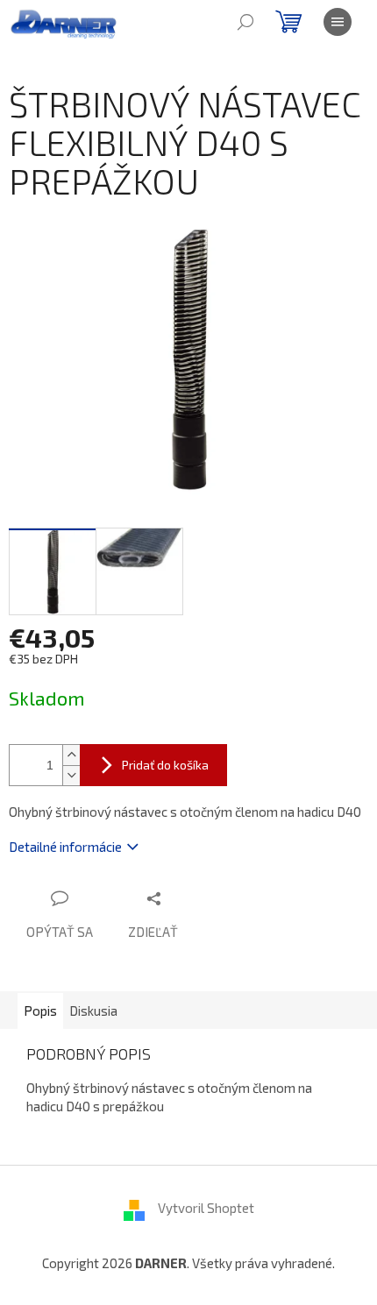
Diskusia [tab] (93, 1010)
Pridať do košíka (165, 764)
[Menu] (337, 21)
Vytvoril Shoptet (206, 1208)
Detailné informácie (65, 847)
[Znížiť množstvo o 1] (71, 775)
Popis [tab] (40, 1010)
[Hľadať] (245, 21)
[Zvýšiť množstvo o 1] (71, 755)
